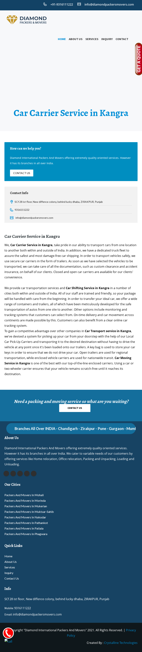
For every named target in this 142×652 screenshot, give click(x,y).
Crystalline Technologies (121, 643)
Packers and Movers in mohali (24, 495)
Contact (122, 39)
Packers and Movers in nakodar (25, 517)
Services (91, 39)
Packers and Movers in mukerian (25, 506)
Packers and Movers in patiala (23, 528)
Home (62, 39)
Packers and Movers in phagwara (25, 534)
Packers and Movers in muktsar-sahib (29, 511)
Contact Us (21, 173)
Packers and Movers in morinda (25, 500)
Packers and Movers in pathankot (26, 522)
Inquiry (107, 39)
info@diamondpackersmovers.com (34, 217)
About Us (75, 39)
